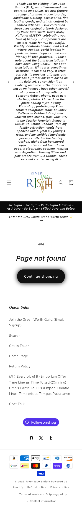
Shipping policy (56, 494)
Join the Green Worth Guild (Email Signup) (36, 322)
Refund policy (36, 487)
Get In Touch (19, 346)
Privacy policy (59, 487)
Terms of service (30, 494)
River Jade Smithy (38, 481)
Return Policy (20, 366)
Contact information (43, 501)
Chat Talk (17, 404)
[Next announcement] (74, 82)
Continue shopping (41, 276)
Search (14, 335)
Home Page (18, 356)
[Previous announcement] (8, 82)
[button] (9, 183)
